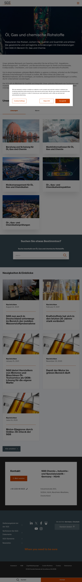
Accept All (62, 101)
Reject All (47, 101)
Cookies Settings (19, 101)
